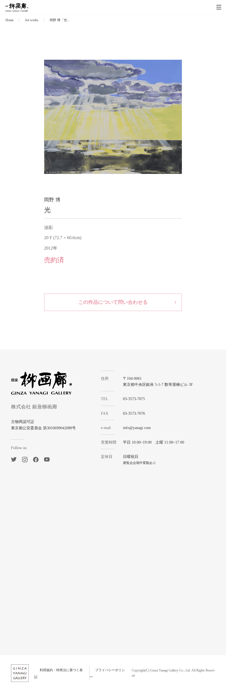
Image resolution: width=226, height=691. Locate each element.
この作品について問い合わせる (113, 302)
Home (10, 20)
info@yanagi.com (137, 428)
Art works (31, 20)
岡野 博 (52, 200)
